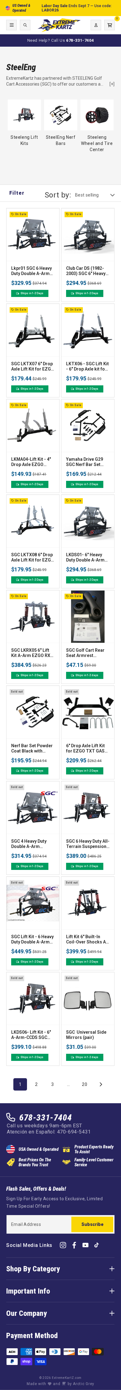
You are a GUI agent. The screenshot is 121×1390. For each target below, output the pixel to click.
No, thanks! (60, 737)
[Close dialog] (111, 643)
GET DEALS (60, 718)
